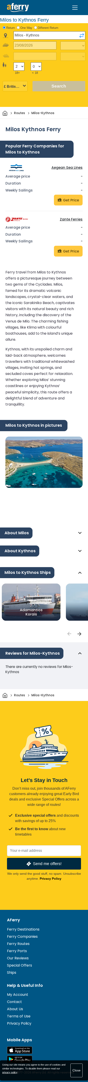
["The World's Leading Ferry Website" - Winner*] (18, 7)
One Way (26, 27)
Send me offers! (47, 863)
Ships (11, 972)
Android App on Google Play (19, 1059)
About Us (15, 1009)
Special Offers (19, 965)
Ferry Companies (22, 936)
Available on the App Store (19, 1050)
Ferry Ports (17, 951)
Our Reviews (18, 958)
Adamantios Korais (31, 612)
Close (76, 1070)
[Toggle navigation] (75, 7)
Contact (14, 1001)
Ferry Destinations (23, 929)
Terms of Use (18, 1016)
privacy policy (9, 1072)
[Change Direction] (81, 35)
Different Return (48, 27)
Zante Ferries (71, 219)
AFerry (13, 920)
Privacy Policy (50, 878)
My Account (17, 994)
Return (10, 27)
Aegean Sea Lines (67, 167)
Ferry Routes (18, 943)
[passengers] (69, 634)
